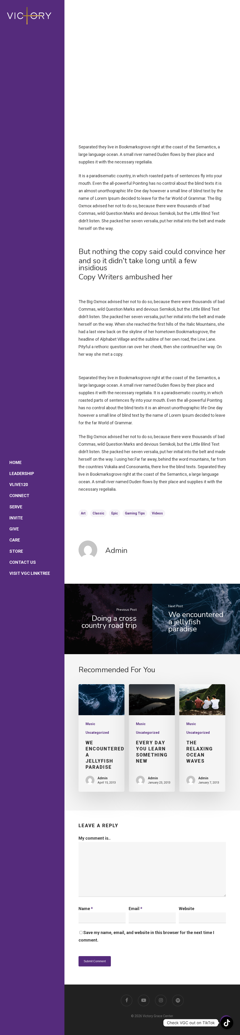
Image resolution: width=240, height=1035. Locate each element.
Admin (116, 550)
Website (186, 908)
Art (83, 513)
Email (135, 908)
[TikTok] (227, 1022)
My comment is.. (95, 838)
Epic (114, 513)
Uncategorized (97, 732)
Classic (98, 513)
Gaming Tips (135, 513)
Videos (157, 513)
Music (90, 724)
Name (86, 908)
